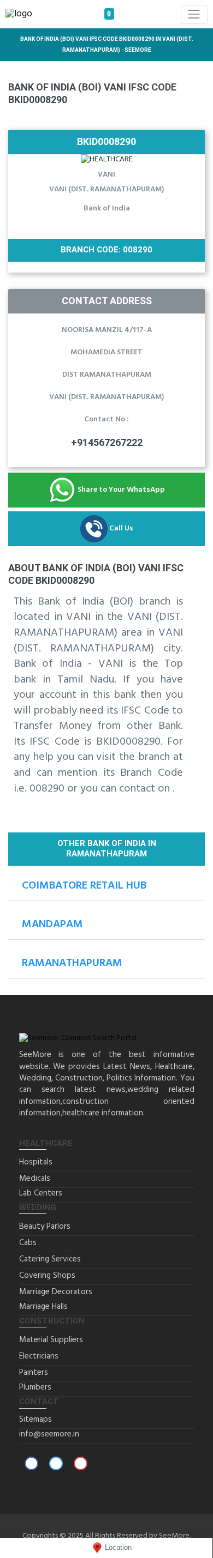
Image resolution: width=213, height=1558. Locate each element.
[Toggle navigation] (194, 14)
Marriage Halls (43, 1306)
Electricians (38, 1356)
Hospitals (35, 1162)
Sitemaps (35, 1419)
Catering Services (50, 1259)
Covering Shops (47, 1275)
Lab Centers (40, 1193)
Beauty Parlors (44, 1226)
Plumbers (35, 1387)
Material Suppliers (51, 1339)
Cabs (28, 1242)
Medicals (34, 1178)
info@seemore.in (49, 1434)
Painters (33, 1372)
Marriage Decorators (55, 1292)
